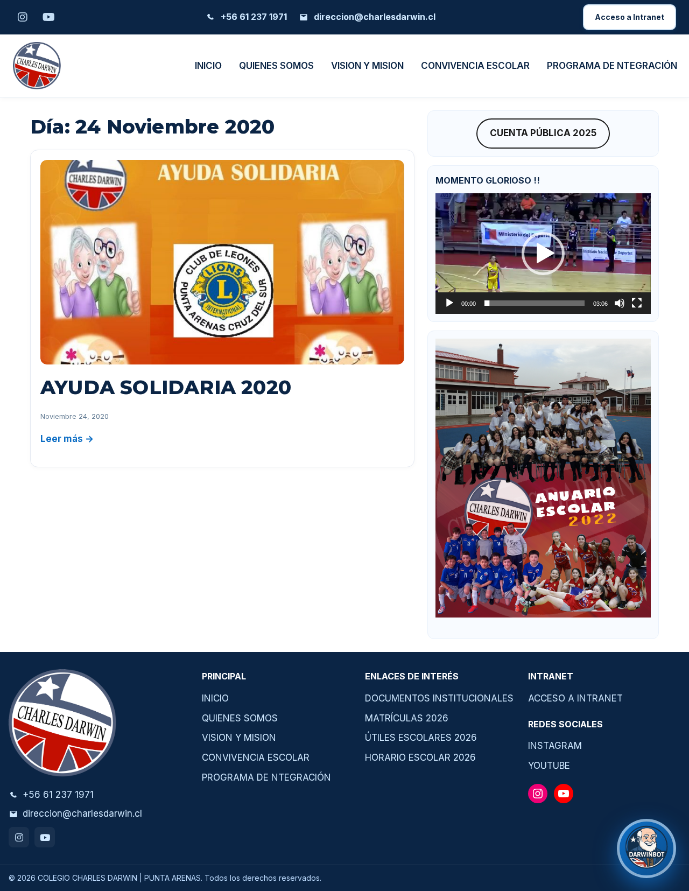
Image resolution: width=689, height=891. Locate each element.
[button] (543, 253)
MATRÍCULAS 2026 (406, 718)
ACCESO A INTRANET (575, 698)
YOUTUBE (549, 765)
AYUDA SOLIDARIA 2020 (165, 387)
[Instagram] (19, 837)
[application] (543, 253)
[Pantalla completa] (636, 303)
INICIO (208, 65)
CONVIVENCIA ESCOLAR (475, 65)
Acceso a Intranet (629, 17)
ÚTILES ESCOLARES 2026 (421, 737)
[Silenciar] (619, 303)
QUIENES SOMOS (276, 65)
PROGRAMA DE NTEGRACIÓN (612, 65)
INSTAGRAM (555, 745)
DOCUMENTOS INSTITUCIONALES (439, 698)
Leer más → (67, 438)
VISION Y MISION (367, 65)
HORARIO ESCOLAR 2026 (420, 757)
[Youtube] (44, 837)
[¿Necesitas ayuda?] (646, 848)
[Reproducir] (449, 303)
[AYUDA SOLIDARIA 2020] (222, 262)
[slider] (534, 303)
